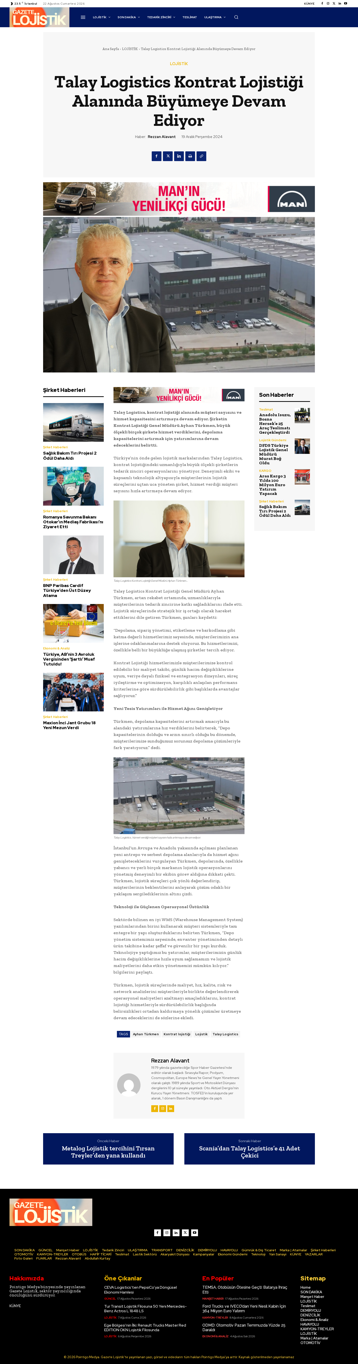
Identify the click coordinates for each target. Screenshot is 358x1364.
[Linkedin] (340, 4)
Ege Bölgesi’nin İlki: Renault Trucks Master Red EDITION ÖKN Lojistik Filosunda (145, 1327)
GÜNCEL (110, 1299)
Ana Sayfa (110, 49)
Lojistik (201, 1034)
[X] (168, 156)
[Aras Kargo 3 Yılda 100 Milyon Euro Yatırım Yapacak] (302, 476)
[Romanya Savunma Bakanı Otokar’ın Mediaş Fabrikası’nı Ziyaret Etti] (73, 486)
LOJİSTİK (130, 49)
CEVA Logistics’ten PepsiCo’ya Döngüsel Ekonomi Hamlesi (140, 1290)
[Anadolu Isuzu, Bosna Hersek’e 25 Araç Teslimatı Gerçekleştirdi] (302, 415)
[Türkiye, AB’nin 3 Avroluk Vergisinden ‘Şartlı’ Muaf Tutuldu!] (73, 623)
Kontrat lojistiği (177, 1034)
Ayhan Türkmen (146, 1034)
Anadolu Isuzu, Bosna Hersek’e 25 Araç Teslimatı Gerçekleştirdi (275, 423)
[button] (236, 17)
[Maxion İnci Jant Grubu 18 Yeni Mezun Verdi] (73, 692)
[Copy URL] (201, 156)
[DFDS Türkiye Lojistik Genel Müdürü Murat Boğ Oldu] (302, 446)
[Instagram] (328, 4)
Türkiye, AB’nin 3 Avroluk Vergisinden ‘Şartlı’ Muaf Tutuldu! (69, 659)
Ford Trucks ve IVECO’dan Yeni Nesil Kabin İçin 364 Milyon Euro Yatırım (244, 1308)
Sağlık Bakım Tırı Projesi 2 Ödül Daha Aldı (70, 455)
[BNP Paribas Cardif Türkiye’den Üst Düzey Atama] (73, 554)
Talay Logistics (225, 1034)
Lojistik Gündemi (272, 440)
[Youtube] (346, 4)
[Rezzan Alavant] (131, 1085)
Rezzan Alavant (162, 137)
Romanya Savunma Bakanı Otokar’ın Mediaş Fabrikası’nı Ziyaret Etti (73, 522)
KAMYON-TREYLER (215, 1318)
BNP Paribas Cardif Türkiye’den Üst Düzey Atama (67, 590)
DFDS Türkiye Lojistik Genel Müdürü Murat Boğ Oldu (273, 454)
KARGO (265, 470)
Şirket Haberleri (55, 447)
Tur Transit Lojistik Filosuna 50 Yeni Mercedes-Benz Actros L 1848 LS (145, 1308)
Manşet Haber (213, 1299)
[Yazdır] (190, 156)
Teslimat (266, 409)
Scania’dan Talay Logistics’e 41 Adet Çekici (249, 1152)
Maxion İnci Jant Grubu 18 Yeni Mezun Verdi (69, 725)
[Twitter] (334, 4)
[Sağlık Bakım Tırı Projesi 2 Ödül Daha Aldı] (73, 422)
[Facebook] (322, 4)
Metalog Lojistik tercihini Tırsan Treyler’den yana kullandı (108, 1152)
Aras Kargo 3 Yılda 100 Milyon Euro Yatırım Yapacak (272, 484)
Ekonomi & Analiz (56, 648)
